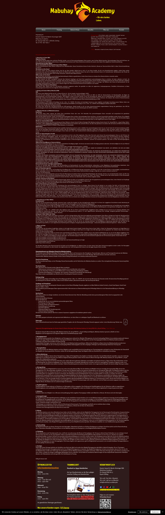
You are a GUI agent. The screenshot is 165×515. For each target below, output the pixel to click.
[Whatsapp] (113, 487)
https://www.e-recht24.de (45, 242)
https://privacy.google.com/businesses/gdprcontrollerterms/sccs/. (51, 238)
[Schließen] (163, 511)
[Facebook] (101, 487)
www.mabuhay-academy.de (117, 338)
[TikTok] (110, 487)
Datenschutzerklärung (104, 512)
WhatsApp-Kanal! (105, 497)
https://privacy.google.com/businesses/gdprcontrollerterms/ (50, 237)
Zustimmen (155, 512)
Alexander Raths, (101, 38)
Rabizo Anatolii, (112, 41)
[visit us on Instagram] (104, 487)
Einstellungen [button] (132, 512)
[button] (59, 30)
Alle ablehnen (143, 512)
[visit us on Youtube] (107, 487)
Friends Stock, (108, 37)
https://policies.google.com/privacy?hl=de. (45, 241)
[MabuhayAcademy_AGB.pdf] (125, 322)
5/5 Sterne (64, 507)
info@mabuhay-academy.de (52, 123)
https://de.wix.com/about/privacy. (44, 100)
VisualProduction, (120, 41)
